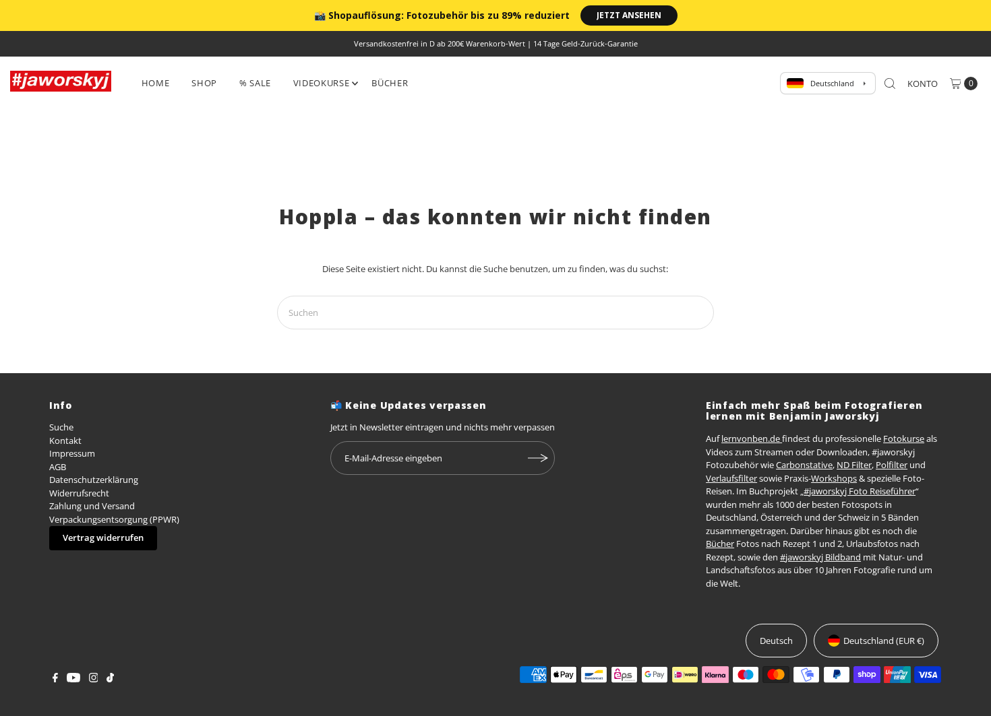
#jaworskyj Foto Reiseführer (859, 491)
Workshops (834, 478)
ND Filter (854, 465)
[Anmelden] (538, 458)
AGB (57, 467)
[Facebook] (55, 679)
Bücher (389, 83)
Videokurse (321, 83)
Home (156, 83)
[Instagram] (93, 679)
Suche (61, 427)
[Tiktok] (110, 679)
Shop (204, 83)
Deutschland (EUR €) (883, 640)
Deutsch (776, 640)
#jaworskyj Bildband (820, 557)
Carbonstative (804, 465)
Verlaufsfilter (731, 478)
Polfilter (891, 465)
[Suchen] (890, 83)
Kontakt (65, 440)
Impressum (72, 453)
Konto (922, 83)
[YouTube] (73, 679)
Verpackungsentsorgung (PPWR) (114, 519)
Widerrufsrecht (79, 493)
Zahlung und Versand (92, 506)
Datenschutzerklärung (93, 480)
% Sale (255, 83)
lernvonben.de (751, 438)
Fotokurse (903, 438)
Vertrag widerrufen (103, 537)
